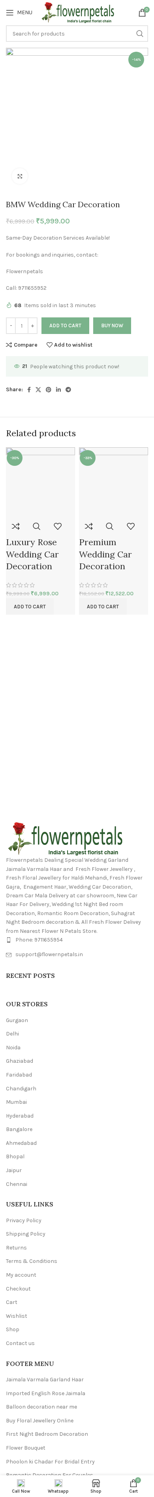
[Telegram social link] (68, 390)
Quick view (37, 526)
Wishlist (16, 1316)
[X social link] (38, 390)
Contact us (20, 1343)
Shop (12, 1329)
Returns (16, 1247)
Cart (11, 1302)
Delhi (12, 1033)
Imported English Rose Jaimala (45, 1393)
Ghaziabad (19, 1061)
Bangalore (19, 1129)
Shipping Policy (25, 1234)
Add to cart (65, 325)
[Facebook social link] (29, 390)
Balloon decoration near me (41, 1406)
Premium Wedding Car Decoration (105, 554)
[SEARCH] (139, 33)
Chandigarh (21, 1088)
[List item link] (77, 940)
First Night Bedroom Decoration (47, 1434)
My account (21, 1275)
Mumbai (16, 1102)
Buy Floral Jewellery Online (39, 1420)
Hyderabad (20, 1115)
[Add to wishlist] (58, 526)
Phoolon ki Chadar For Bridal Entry (50, 1461)
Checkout (18, 1288)
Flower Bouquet (25, 1447)
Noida (13, 1047)
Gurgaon (17, 1020)
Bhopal (15, 1156)
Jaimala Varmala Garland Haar (45, 1379)
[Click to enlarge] (20, 176)
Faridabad (19, 1074)
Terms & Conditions (31, 1261)
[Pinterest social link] (48, 390)
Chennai (16, 1184)
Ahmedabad (21, 1143)
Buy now (112, 325)
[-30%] (40, 481)
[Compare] (16, 526)
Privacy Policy (23, 1220)
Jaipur (14, 1170)
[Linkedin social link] (58, 390)
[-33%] (113, 481)
